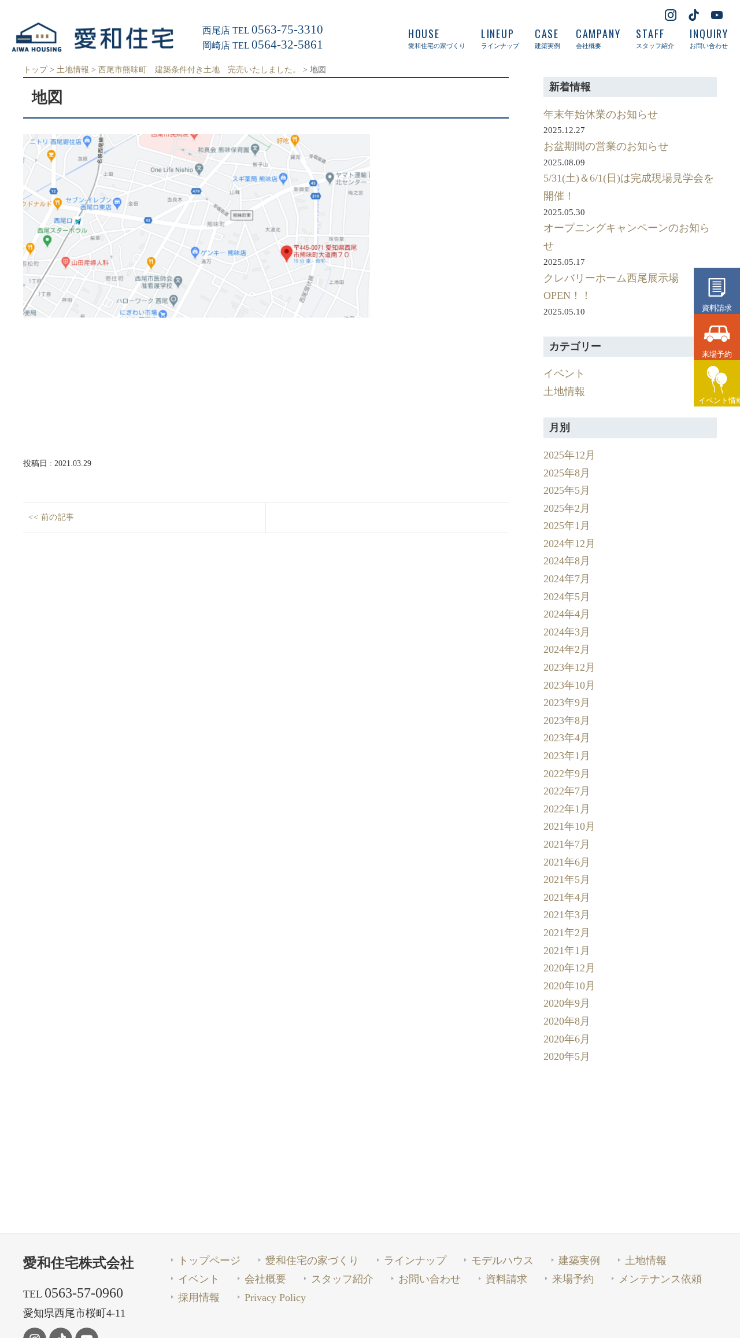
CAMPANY (598, 38)
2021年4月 (566, 897)
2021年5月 (566, 879)
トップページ (209, 1260)
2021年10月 (569, 826)
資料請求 (717, 307)
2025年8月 (566, 473)
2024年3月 (566, 632)
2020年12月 (569, 968)
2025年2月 (566, 508)
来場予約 (717, 354)
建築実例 (579, 1260)
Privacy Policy (275, 1297)
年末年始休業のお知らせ (600, 114)
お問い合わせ (429, 1279)
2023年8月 (566, 720)
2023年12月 (569, 667)
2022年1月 (566, 809)
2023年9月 (566, 702)
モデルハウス (502, 1260)
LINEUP (500, 38)
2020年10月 (569, 986)
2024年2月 (566, 649)
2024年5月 (566, 597)
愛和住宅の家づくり (312, 1260)
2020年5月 (566, 1056)
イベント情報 (719, 400)
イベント (564, 373)
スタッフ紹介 (342, 1279)
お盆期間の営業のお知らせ (605, 146)
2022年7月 (566, 791)
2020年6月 (566, 1039)
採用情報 (199, 1297)
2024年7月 (566, 579)
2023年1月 (566, 756)
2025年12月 (569, 455)
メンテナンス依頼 (660, 1279)
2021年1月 (566, 950)
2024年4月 (566, 614)
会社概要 (265, 1279)
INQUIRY (709, 38)
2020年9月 (566, 1003)
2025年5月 (566, 490)
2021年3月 (566, 915)
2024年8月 (566, 561)
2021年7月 (566, 844)
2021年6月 (566, 862)
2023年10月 (569, 685)
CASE (547, 38)
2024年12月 (569, 543)
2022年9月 (566, 773)
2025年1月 (566, 525)
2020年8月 (566, 1021)
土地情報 (564, 391)
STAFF (655, 38)
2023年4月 (566, 738)
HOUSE (436, 38)
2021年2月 (566, 932)
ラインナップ (415, 1260)
